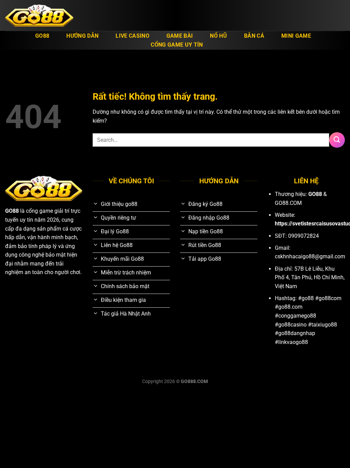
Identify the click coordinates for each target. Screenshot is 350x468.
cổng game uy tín (177, 44)
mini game (296, 36)
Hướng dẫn (82, 36)
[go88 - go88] (39, 15)
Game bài (179, 36)
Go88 (42, 36)
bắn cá (254, 36)
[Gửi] (337, 140)
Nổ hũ (218, 36)
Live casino (132, 36)
